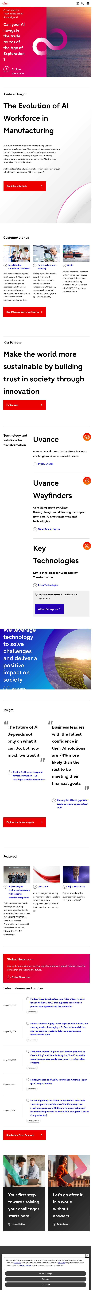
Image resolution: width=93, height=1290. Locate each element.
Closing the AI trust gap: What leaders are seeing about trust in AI (73, 804)
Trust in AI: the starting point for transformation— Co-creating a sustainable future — (29, 776)
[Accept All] (17, 1263)
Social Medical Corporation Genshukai (18, 267)
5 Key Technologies (48, 585)
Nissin (70, 265)
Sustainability (19, 689)
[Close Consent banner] (87, 1256)
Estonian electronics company (47, 267)
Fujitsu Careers (63, 1224)
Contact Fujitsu (18, 1224)
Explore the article (18, 71)
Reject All (46, 1279)
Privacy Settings (45, 1274)
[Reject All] (61, 1263)
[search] (82, 3)
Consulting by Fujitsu (49, 529)
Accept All (45, 1285)
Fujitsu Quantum (76, 886)
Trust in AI (43, 886)
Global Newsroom (21, 977)
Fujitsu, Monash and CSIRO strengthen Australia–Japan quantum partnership (58, 1082)
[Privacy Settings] (25, 1265)
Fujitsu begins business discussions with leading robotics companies (19, 892)
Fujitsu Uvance (46, 464)
